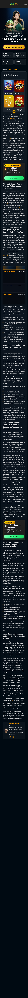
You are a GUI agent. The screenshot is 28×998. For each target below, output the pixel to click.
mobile (9, 138)
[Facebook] (10, 737)
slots (20, 207)
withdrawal (5, 255)
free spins (15, 414)
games (21, 197)
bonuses (12, 118)
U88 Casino (4, 69)
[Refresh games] (14, 111)
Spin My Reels (14, 536)
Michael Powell (14, 724)
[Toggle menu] (25, 4)
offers (7, 203)
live (13, 700)
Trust (4, 622)
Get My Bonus (14, 178)
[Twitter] (13, 737)
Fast (20, 116)
